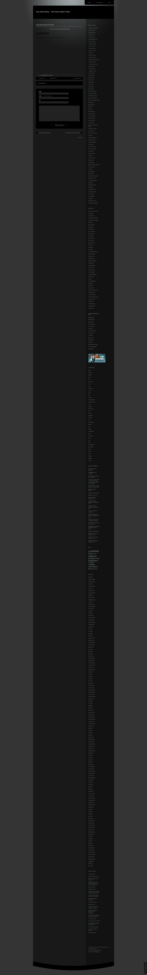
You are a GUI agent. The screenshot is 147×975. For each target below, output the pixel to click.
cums (89, 390)
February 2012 (91, 820)
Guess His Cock (91, 269)
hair (97, 558)
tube (56, 26)
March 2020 (90, 615)
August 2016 (91, 698)
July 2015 (90, 728)
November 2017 (91, 665)
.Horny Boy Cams (92, 55)
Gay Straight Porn (92, 475)
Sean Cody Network (92, 180)
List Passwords (91, 272)
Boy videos (52, 26)
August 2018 (91, 647)
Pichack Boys (91, 173)
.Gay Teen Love (91, 46)
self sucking (90, 422)
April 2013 (90, 789)
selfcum (90, 424)
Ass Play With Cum (92, 918)
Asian (89, 370)
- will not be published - (45, 96)
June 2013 (90, 784)
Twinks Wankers (91, 303)
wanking (72, 26)
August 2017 (91, 671)
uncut (95, 569)
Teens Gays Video (92, 191)
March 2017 (90, 683)
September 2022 (91, 593)
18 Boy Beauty (91, 215)
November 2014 (91, 746)
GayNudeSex (91, 263)
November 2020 (91, 606)
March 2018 (90, 656)
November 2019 (91, 622)
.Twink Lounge (91, 66)
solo (89, 426)
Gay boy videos (91, 399)
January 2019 (91, 640)
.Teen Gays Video (92, 61)
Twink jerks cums (92, 889)
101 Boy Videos (91, 73)
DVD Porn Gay (91, 242)
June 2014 (90, 757)
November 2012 (91, 800)
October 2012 (91, 802)
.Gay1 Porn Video (92, 50)
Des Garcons (91, 240)
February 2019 (91, 638)
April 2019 (90, 635)
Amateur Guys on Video (93, 220)
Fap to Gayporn (91, 254)
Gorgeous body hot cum (93, 876)
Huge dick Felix (91, 904)
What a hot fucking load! (44, 132)
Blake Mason (91, 321)
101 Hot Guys (91, 75)
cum (89, 386)
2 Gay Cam (90, 84)
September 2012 (91, 804)
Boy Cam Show (91, 231)
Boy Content (90, 236)
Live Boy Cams (91, 874)
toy (89, 569)
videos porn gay (91, 305)
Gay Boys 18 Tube (92, 128)
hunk (89, 411)
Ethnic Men (90, 249)
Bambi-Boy (90, 222)
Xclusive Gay (91, 308)
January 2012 (91, 822)
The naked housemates (93, 296)
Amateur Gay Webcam (93, 217)
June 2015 (90, 730)
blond (90, 553)
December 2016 (91, 689)
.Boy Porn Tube (91, 30)
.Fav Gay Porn (91, 37)
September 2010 (91, 859)
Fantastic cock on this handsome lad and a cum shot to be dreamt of (93, 883)
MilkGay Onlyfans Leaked (93, 164)
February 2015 (91, 739)
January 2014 (91, 768)
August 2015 (91, 726)
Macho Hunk (91, 276)
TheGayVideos (91, 196)
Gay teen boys (91, 401)
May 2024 (90, 583)
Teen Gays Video (92, 294)
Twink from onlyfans (92, 902)
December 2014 (91, 744)
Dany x (89, 510)
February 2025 (91, 581)
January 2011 (91, 850)
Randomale (90, 283)
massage (91, 562)
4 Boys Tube (91, 86)
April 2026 (90, 577)
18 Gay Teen (91, 79)
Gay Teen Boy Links (92, 137)
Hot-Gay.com (91, 151)
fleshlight (91, 558)
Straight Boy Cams (92, 184)
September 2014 (91, 750)
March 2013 (90, 791)
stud (89, 433)
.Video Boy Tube (91, 68)
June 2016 (90, 703)
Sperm (89, 429)
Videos (65, 26)
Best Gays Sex (91, 224)
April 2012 (90, 816)
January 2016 (91, 714)
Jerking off (90, 415)
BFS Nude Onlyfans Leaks (93, 100)
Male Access (91, 160)
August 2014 (91, 753)
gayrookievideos (91, 265)
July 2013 (90, 782)
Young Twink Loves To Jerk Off (72, 132)
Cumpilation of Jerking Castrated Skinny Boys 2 (93, 515)
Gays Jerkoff (91, 267)
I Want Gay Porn (91, 153)
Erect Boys (90, 247)
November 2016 (91, 692)
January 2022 (91, 597)
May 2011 (90, 840)
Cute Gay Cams (91, 120)
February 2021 (91, 604)
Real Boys (90, 285)
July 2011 (90, 836)
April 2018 (90, 653)
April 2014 (90, 762)
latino (95, 561)
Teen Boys (90, 435)
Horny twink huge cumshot (93, 920)
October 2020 (91, 608)
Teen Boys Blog (91, 292)
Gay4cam (90, 479)
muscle (89, 417)
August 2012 (91, 807)
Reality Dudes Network (93, 175)
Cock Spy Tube (91, 118)
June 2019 (90, 631)
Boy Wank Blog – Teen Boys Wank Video (53, 12)
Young (89, 460)
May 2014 (90, 759)
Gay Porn (90, 135)
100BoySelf (90, 213)
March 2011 (90, 845)
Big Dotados (90, 227)
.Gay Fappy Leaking (92, 39)
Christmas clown (95, 492)
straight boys (91, 431)
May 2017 (90, 678)
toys (92, 569)
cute (90, 556)
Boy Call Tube (91, 229)
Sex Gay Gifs (91, 287)
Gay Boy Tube (91, 258)
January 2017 (91, 687)
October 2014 (91, 748)
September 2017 (91, 669)
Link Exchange (99, 2)
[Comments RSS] (38, 75)
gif (95, 558)
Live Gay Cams (91, 157)
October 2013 (91, 775)
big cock (90, 372)
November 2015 (91, 719)
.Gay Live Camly (91, 41)
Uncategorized (91, 444)
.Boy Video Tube (91, 32)
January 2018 (91, 660)
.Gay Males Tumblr (92, 43)
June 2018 (90, 649)
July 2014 (90, 755)
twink (59, 26)
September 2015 (91, 723)
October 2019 (91, 624)
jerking (89, 413)
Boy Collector (91, 233)
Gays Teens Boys (92, 146)
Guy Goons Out (91, 886)
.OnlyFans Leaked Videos (93, 59)
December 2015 (91, 717)
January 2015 (91, 741)
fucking (89, 397)
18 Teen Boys (91, 82)
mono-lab (100, 950)
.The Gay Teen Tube (92, 64)
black (89, 377)
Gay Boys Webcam (92, 260)
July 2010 (90, 863)
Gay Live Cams (91, 130)
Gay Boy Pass (91, 256)
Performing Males (92, 281)
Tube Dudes (90, 301)
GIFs (89, 404)
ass (89, 551)
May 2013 (90, 786)
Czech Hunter (91, 122)
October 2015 (91, 721)
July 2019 (90, 629)
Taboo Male (90, 187)
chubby (95, 553)
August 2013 (91, 780)
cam (89, 383)
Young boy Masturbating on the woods (93, 528)
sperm (95, 567)
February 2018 (91, 658)
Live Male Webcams (92, 274)
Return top (80, 137)
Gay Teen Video (91, 139)
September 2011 (91, 832)
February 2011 (91, 847)
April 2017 (90, 680)
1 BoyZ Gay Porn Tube (93, 211)
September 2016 (91, 696)
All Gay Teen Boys (92, 93)
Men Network (91, 162)
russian (91, 564)
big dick (90, 374)
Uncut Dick (90, 447)
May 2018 (90, 651)
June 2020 (90, 611)
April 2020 (90, 613)
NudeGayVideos (91, 171)
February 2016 (91, 712)
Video (62, 26)
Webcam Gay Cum (92, 200)
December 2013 (91, 771)
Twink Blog (90, 198)
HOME (89, 2)
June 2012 (90, 811)
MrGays (90, 278)
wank (68, 26)
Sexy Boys (90, 182)
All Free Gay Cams (92, 91)
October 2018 (91, 644)
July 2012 (90, 809)
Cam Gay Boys (91, 113)
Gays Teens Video (92, 148)
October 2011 (91, 829)
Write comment (79, 26)
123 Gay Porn (91, 77)
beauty (95, 551)
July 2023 (90, 588)
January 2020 (91, 620)
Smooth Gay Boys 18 (92, 290)
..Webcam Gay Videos (93, 28)
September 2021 (91, 599)
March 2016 (90, 710)
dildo (89, 393)
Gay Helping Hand (92, 932)
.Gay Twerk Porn (91, 48)
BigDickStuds (91, 102)
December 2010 (91, 852)
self (89, 420)
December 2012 (91, 798)
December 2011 (91, 825)
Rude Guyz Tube (92, 178)
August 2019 (91, 626)
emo (89, 395)
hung (90, 560)
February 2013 (91, 793)
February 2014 (91, 766)
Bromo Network (91, 111)
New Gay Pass (91, 166)
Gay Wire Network (92, 142)
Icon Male (90, 155)
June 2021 (90, 602)
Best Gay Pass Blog (92, 98)
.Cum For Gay (91, 34)
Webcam (90, 458)
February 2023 (91, 590)
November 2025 (91, 579)
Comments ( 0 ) (42, 78)
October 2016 (91, 694)
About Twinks (91, 88)
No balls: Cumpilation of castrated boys (93, 502)
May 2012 (90, 813)
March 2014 (90, 764)
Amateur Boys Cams (92, 95)
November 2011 (91, 827)
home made (90, 408)
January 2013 (91, 795)
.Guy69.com (90, 52)
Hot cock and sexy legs (93, 926)
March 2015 (90, 737)
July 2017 (90, 674)
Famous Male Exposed (93, 251)
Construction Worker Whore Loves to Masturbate (92, 911)
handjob (90, 406)
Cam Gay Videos (91, 116)
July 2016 (90, 701)
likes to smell (94, 495)
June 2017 (90, 676)
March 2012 (90, 818)
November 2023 (91, 586)
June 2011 (90, 838)
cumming (90, 388)
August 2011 (90, 834)
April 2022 (90, 595)
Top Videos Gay (91, 299)
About (109, 2)
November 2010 (91, 854)
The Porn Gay (91, 193)
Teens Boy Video (91, 189)
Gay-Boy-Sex (91, 144)
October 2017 (91, 667)
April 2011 (90, 843)
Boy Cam (90, 106)
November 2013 (91, 773)
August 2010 (91, 861)
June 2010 (90, 865)
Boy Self (90, 109)
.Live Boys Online (92, 57)
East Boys (90, 245)
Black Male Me (91, 104)
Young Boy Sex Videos (93, 203)
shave (90, 567)
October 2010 (91, 856)
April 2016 (90, 707)
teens (89, 438)
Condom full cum (95, 531)
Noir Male (90, 169)
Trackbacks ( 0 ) (53, 78)
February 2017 (91, 685)
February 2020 (91, 617)
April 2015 (90, 735)
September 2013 (91, 777)
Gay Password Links (92, 133)
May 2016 (90, 705)
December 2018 (91, 642)
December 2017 (91, 662)
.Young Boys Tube (92, 70)
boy (48, 26)
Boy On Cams (91, 238)
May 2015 (90, 732)
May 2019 (90, 633)
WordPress (97, 951)
